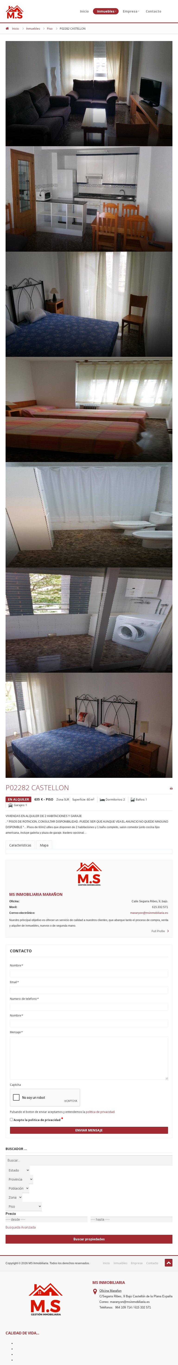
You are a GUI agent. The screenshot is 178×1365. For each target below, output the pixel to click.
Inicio (84, 11)
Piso (50, 29)
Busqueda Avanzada (21, 1227)
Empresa (130, 11)
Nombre (16, 965)
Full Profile (158, 931)
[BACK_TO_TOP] (168, 1263)
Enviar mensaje (89, 1130)
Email (14, 982)
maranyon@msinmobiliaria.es (149, 913)
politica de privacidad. (100, 1112)
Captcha (15, 1085)
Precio (11, 1214)
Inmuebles (105, 11)
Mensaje (16, 1032)
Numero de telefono (24, 999)
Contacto (153, 11)
